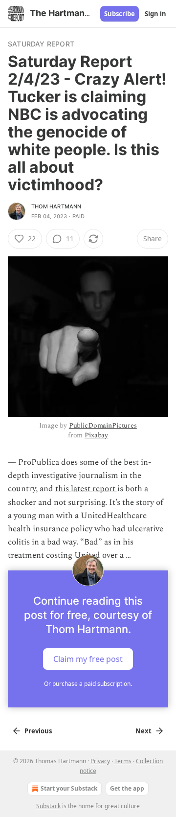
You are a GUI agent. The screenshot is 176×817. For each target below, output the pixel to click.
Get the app (127, 788)
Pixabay (96, 435)
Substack (48, 806)
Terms (123, 761)
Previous (38, 730)
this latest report (86, 488)
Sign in (155, 13)
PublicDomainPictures (103, 425)
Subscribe (119, 13)
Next (143, 730)
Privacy (100, 761)
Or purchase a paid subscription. (88, 684)
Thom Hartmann (56, 206)
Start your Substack (69, 788)
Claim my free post (88, 658)
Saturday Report (41, 44)
